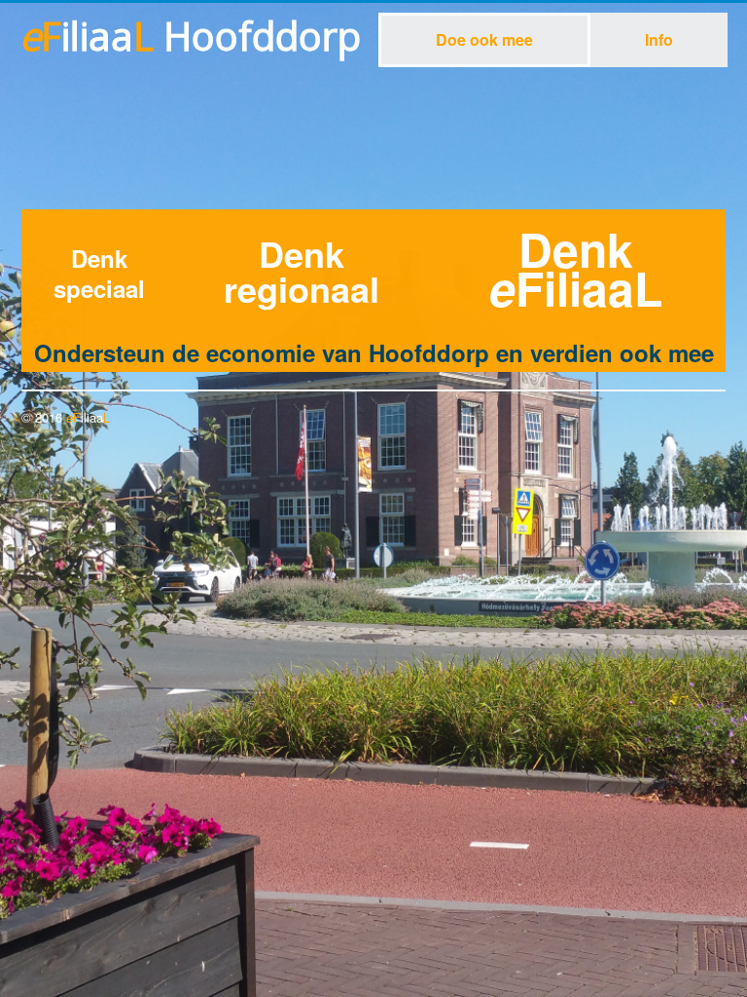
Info (659, 39)
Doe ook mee (484, 39)
